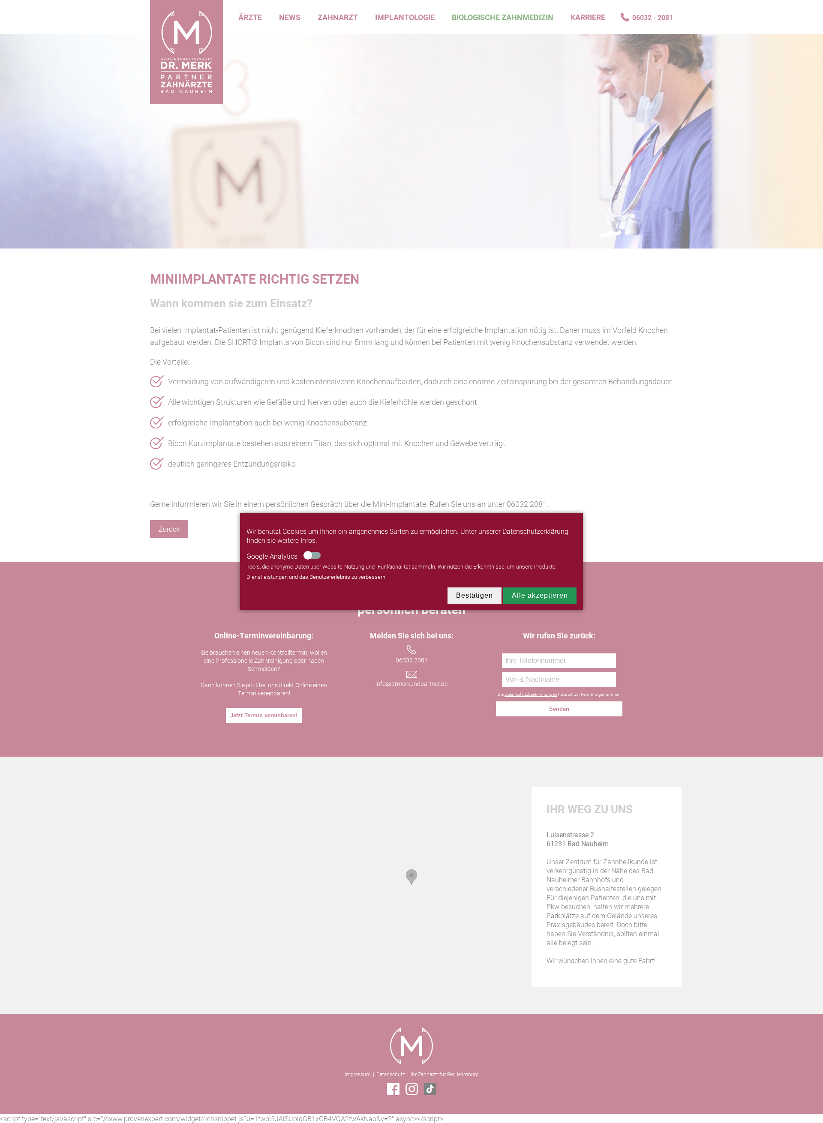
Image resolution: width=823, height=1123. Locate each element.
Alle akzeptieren (540, 595)
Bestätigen (474, 595)
